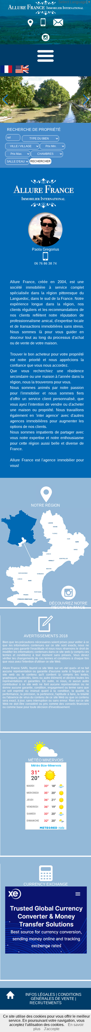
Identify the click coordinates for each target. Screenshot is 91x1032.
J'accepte (52, 1029)
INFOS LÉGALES (40, 994)
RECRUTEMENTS (46, 1003)
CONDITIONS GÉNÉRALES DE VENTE (56, 997)
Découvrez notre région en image (68, 605)
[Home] (46, 14)
